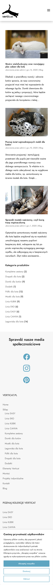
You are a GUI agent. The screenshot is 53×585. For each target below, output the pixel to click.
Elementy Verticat (11, 468)
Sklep (5, 409)
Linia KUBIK (10, 301)
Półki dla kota (11, 291)
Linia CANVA (11, 316)
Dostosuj (26, 571)
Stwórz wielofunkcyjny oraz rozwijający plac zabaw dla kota (24, 65)
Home (5, 404)
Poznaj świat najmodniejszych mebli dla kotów (25, 143)
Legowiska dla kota (14, 321)
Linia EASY (10, 311)
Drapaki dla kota (13, 276)
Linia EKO (10, 306)
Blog (41, 69)
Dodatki (9, 286)
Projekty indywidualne (13, 478)
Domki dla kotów (13, 281)
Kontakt (6, 483)
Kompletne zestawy (14, 271)
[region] (26, 557)
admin (22, 69)
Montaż (6, 473)
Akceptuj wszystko (26, 563)
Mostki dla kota (12, 296)
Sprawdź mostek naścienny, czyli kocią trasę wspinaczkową (24, 221)
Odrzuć (26, 578)
